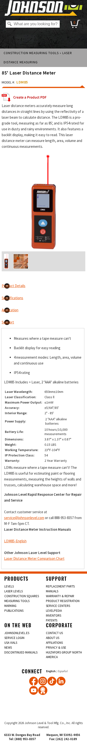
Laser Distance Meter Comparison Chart (34, 558)
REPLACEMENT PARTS (60, 586)
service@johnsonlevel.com (24, 517)
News (8, 647)
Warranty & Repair (60, 596)
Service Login (14, 638)
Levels (9, 586)
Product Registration (63, 601)
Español (62, 671)
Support (8, 322)
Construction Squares (21, 596)
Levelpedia (54, 611)
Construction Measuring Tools (31, 53)
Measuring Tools (16, 601)
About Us (52, 638)
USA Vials (10, 643)
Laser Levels (13, 591)
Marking (10, 606)
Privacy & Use (56, 647)
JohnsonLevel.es (16, 633)
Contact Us (54, 633)
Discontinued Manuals (20, 652)
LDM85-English (15, 541)
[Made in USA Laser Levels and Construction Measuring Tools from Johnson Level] (42, 681)
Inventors (53, 615)
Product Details (13, 285)
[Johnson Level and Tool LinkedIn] (61, 681)
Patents (51, 620)
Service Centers (58, 606)
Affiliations (54, 643)
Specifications (12, 298)
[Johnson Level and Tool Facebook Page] (33, 681)
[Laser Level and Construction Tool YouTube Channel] (33, 690)
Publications (13, 611)
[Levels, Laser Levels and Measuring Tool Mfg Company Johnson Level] (43, 8)
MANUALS (52, 591)
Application (10, 310)
